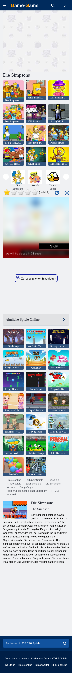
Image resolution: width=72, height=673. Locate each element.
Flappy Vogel (26, 487)
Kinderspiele (14, 483)
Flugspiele (53, 480)
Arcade (11, 487)
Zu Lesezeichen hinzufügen (38, 278)
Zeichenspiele (33, 483)
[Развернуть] (67, 193)
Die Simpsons (53, 483)
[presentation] (6, 177)
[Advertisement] (54, 40)
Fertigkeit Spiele (34, 480)
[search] (64, 643)
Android (11, 494)
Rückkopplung (59, 665)
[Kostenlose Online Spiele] (25, 5)
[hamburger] (5, 5)
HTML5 (55, 491)
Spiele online (14, 480)
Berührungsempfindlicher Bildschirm (27, 491)
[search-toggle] (53, 5)
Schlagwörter (42, 665)
